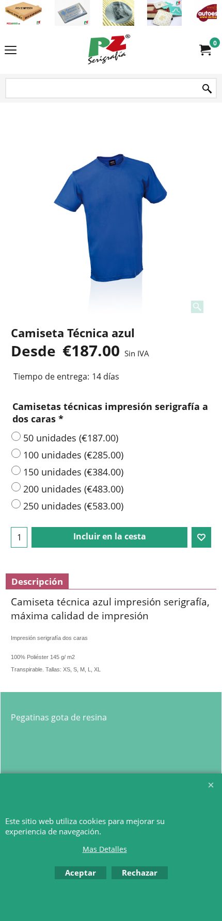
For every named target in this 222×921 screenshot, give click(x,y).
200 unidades (73, 489)
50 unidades (70, 438)
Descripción (37, 581)
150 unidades (73, 472)
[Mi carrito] (204, 50)
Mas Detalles (105, 849)
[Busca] (207, 89)
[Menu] (11, 50)
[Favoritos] (201, 537)
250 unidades (73, 506)
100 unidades (73, 455)
